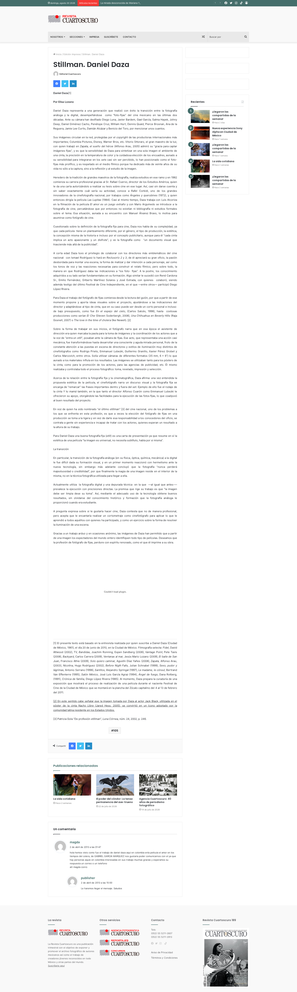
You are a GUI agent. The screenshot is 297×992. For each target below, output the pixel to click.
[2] (129, 320)
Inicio (58, 54)
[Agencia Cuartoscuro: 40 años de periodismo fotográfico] (158, 785)
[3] (123, 409)
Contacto (129, 36)
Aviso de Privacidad (162, 952)
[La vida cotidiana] (72, 785)
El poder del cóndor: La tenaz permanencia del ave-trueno (114, 800)
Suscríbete (111, 36)
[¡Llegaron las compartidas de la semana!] (200, 116)
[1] (69, 93)
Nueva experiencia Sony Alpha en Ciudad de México (227, 132)
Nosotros (56, 36)
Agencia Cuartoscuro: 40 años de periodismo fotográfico (155, 802)
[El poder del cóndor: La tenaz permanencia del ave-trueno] (115, 785)
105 (115, 730)
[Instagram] (161, 943)
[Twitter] (157, 943)
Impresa (94, 36)
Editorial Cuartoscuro (70, 74)
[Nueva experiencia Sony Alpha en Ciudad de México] (200, 133)
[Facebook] (153, 943)
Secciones (76, 36)
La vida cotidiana (64, 799)
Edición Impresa (71, 54)
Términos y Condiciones (164, 957)
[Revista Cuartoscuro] (77, 19)
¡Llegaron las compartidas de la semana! (224, 115)
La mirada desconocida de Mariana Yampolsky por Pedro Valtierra (135, 3)
